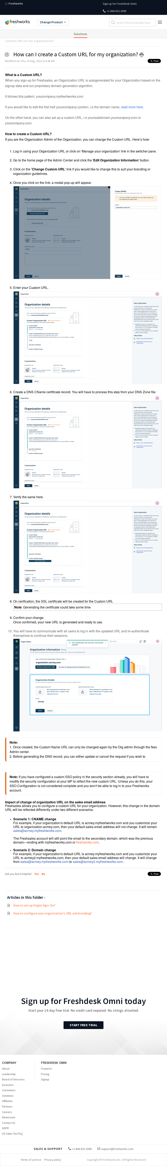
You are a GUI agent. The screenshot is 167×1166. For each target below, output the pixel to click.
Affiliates (7, 1101)
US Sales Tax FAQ (12, 1133)
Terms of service (31, 1160)
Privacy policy (52, 1160)
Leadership (9, 1074)
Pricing (45, 1074)
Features (46, 1068)
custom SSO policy (68, 776)
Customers (8, 1090)
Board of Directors (13, 1079)
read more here (132, 107)
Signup (45, 1079)
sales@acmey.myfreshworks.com (37, 830)
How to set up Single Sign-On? (34, 905)
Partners (7, 1106)
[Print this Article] (141, 55)
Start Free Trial (83, 1025)
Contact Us (8, 1123)
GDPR (5, 1128)
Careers (7, 1112)
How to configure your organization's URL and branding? (52, 913)
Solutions (80, 34)
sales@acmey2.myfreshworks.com (98, 861)
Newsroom (8, 1117)
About (5, 1068)
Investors (8, 1085)
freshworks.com (87, 842)
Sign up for (120, 4)
